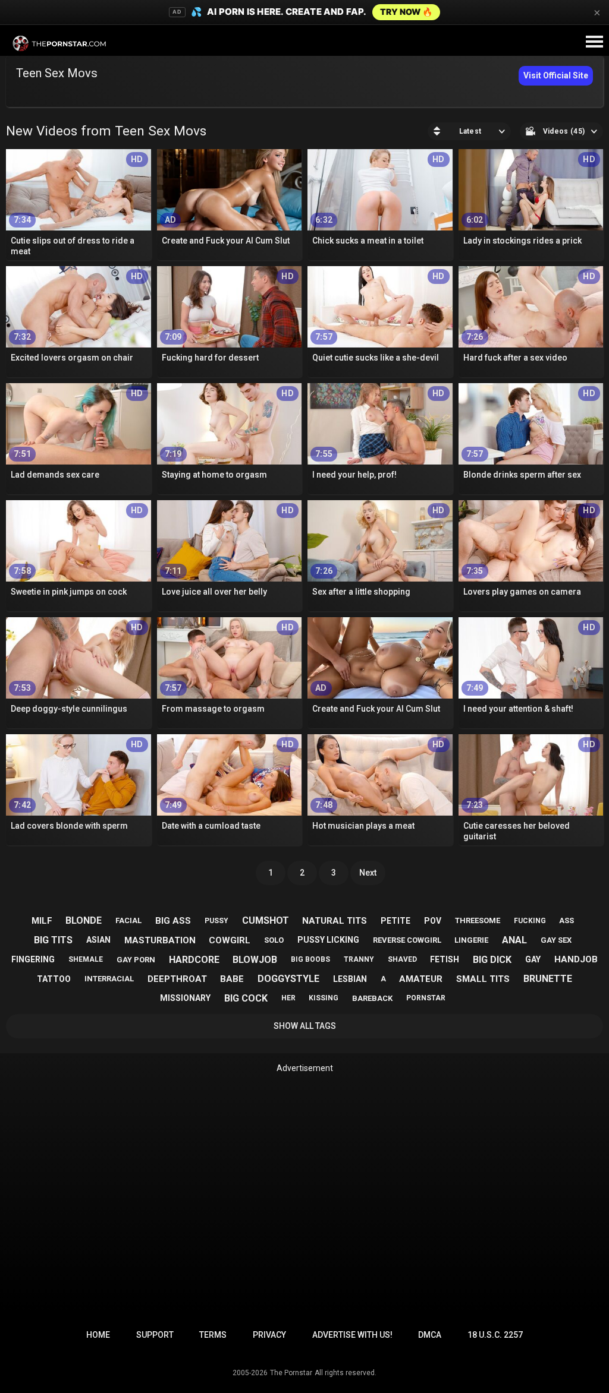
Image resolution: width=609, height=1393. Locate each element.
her (288, 998)
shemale (85, 959)
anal (514, 940)
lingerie (471, 940)
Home (98, 1335)
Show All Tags (305, 1026)
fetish (444, 959)
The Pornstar (291, 1373)
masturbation (160, 940)
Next (367, 872)
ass (566, 920)
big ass (173, 920)
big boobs (310, 959)
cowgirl (229, 940)
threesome (477, 920)
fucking (530, 921)
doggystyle (288, 978)
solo (274, 940)
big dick (492, 959)
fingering (33, 959)
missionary (185, 998)
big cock (246, 998)
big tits (53, 940)
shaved (402, 959)
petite (395, 920)
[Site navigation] (594, 42)
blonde (83, 920)
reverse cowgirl (407, 940)
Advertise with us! (352, 1335)
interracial (109, 978)
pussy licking (328, 940)
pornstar (425, 998)
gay (533, 959)
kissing (323, 998)
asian (98, 940)
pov (432, 920)
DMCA (429, 1335)
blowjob (255, 959)
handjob (576, 959)
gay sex (556, 940)
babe (232, 979)
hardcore (194, 959)
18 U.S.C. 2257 (495, 1335)
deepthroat (177, 979)
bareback (372, 998)
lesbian (350, 979)
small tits (483, 979)
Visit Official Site (555, 75)
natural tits (334, 920)
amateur (420, 979)
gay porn (136, 959)
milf (42, 920)
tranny (359, 959)
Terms (213, 1335)
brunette (547, 978)
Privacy (269, 1335)
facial (128, 920)
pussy (216, 921)
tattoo (54, 979)
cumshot (265, 920)
